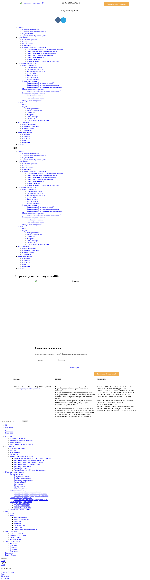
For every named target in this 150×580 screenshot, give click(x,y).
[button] (116, 4)
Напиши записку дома (30, 126)
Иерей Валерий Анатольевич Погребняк (42, 51)
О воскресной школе (34, 67)
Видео (24, 107)
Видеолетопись (28, 34)
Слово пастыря (32, 117)
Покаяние (26, 136)
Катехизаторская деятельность (33, 93)
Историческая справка (30, 30)
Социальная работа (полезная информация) (43, 85)
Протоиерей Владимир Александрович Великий (45, 49)
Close (3, 561)
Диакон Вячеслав (33, 59)
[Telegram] (63, 20)
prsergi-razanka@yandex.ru (30, 389)
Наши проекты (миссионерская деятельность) (44, 91)
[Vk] (58, 20)
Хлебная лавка (27, 130)
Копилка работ (32, 75)
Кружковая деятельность (36, 71)
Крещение (26, 134)
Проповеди (31, 113)
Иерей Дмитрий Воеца (35, 57)
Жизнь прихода (23, 122)
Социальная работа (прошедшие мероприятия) (44, 87)
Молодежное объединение (32, 101)
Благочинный (27, 43)
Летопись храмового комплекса (34, 32)
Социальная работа (29, 81)
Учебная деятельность (35, 69)
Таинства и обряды (25, 132)
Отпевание (26, 142)
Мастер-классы (32, 77)
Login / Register (10, 555)
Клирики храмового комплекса (34, 47)
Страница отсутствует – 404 (37, 276)
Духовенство (23, 38)
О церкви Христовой (35, 95)
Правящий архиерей (30, 39)
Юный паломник (33, 79)
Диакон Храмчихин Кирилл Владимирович (43, 61)
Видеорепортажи (33, 109)
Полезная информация (35, 99)
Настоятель (26, 45)
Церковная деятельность (27, 63)
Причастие (26, 138)
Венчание (26, 140)
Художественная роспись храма (34, 36)
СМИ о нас (31, 118)
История (21, 28)
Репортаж (30, 115)
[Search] (62, 360)
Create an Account (7, 572)
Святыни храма (28, 128)
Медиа (20, 103)
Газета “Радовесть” (29, 124)
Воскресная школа (29, 65)
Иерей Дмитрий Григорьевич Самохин (41, 53)
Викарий (25, 41)
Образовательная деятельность (38, 120)
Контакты (21, 144)
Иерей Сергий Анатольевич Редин (40, 55)
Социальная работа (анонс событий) (40, 83)
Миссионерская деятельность (33, 89)
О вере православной (35, 97)
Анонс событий (33, 73)
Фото (24, 105)
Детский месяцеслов (34, 111)
